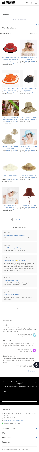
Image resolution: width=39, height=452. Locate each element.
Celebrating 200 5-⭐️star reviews (15, 260)
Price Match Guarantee (12, 280)
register (14, 63)
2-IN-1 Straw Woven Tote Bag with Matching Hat (10, 118)
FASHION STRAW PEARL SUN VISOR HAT (29, 89)
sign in (8, 63)
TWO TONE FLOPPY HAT (29, 176)
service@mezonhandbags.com (13, 420)
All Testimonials (32, 371)
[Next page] (27, 219)
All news (19, 309)
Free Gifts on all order (11, 294)
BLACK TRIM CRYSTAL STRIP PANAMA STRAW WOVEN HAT (10, 59)
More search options (19, 20)
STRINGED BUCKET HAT (29, 205)
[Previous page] (3, 219)
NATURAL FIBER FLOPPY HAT (10, 177)
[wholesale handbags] (7, 2)
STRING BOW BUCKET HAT (29, 117)
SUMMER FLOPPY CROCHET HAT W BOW (10, 147)
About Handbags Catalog (12, 248)
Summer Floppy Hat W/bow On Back (29, 147)
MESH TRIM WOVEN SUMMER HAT (10, 206)
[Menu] (36, 2)
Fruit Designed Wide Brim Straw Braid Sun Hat (10, 89)
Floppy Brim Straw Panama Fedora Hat (29, 58)
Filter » (36, 24)
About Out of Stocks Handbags (14, 235)
